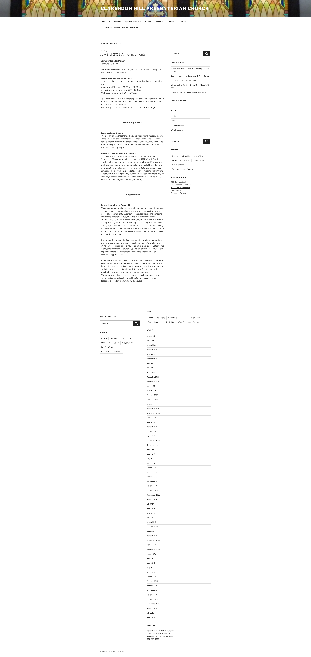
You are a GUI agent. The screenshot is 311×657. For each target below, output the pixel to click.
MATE (174, 160)
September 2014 (153, 549)
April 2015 (151, 518)
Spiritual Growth (132, 22)
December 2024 (153, 359)
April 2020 (151, 386)
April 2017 (151, 436)
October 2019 (152, 400)
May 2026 (151, 336)
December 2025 (153, 350)
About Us (104, 22)
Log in (173, 116)
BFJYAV (175, 156)
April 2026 (151, 341)
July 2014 (150, 558)
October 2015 (152, 490)
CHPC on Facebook (178, 182)
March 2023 (151, 363)
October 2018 (152, 418)
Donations (183, 22)
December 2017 (153, 427)
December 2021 (153, 377)
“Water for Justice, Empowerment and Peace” (189, 92)
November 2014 (153, 540)
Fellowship (185, 156)
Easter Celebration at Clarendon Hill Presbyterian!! (190, 76)
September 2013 (153, 604)
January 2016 (152, 477)
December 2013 (153, 590)
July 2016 (150, 449)
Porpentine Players (178, 193)
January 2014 (152, 586)
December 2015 (153, 481)
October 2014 (152, 545)
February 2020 (152, 395)
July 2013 (150, 613)
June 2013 (151, 617)
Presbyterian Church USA (181, 185)
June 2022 (151, 368)
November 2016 (153, 440)
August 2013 (152, 608)
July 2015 (150, 504)
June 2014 (151, 563)
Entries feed (175, 121)
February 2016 (152, 472)
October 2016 (152, 445)
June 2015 (151, 508)
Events (158, 22)
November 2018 (153, 413)
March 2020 (151, 390)
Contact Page (149, 107)
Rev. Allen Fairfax (179, 165)
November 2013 (153, 595)
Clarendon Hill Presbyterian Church (155, 8)
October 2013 (152, 599)
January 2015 (152, 531)
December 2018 (153, 409)
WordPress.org (177, 130)
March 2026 (151, 345)
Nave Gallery (185, 160)
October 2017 (152, 431)
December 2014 (153, 536)
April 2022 (151, 372)
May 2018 (151, 422)
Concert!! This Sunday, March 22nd (184, 80)
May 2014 (151, 567)
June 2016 (151, 454)
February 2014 (152, 581)
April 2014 (151, 572)
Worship (117, 22)
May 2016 (151, 459)
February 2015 (152, 527)
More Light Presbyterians (180, 187)
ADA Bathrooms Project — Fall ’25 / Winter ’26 (119, 27)
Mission (148, 22)
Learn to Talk (198, 156)
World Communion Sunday (182, 169)
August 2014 (152, 554)
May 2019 (151, 404)
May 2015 (151, 513)
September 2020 (153, 381)
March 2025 (151, 354)
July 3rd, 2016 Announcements (123, 54)
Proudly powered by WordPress (112, 651)
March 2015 (151, 522)
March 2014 (151, 577)
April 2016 (151, 463)
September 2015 (153, 495)
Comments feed (177, 125)
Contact (171, 22)
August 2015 (152, 499)
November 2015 (153, 486)
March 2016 (151, 468)
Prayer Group (198, 160)
